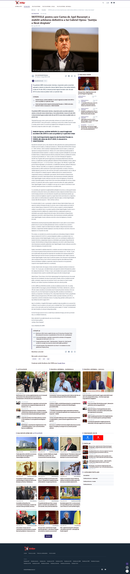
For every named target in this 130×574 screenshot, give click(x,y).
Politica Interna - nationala (82, 97)
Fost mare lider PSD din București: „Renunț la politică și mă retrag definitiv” (100, 404)
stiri (40, 359)
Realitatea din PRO (27, 563)
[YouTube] (114, 3)
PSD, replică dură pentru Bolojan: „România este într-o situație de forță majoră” (69, 529)
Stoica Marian (33, 451)
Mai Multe (48, 536)
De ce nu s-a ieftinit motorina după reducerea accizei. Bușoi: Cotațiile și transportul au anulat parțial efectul (65, 426)
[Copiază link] (66, 76)
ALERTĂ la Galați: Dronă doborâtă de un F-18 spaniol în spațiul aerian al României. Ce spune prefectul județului (48, 481)
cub (44, 359)
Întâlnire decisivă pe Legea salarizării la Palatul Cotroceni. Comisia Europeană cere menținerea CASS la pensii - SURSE (64, 412)
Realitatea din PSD (50, 561)
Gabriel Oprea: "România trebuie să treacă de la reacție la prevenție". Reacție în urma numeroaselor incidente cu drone (70, 456)
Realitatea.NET (26, 561)
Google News (61, 363)
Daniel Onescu (44, 75)
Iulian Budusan (55, 476)
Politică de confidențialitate (42, 553)
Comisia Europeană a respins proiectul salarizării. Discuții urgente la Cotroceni (99, 422)
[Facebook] (111, 3)
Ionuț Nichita (56, 525)
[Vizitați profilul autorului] (33, 76)
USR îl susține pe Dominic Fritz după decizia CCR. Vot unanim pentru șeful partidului (100, 417)
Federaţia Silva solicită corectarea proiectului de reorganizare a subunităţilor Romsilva (26, 455)
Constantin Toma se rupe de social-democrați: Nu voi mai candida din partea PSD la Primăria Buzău (64, 396)
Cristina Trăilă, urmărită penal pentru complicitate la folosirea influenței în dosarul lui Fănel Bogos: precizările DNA (64, 405)
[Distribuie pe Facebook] (69, 76)
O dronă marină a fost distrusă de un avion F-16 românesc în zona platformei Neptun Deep (53, 346)
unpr (48, 359)
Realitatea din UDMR (77, 561)
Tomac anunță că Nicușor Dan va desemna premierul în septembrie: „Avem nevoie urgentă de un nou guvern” (64, 419)
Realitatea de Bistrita (45, 563)
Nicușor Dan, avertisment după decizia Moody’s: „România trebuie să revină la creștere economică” (48, 529)
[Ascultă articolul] (127, 563)
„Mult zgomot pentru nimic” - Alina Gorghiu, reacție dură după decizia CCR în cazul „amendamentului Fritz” (89, 121)
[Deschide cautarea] (103, 2)
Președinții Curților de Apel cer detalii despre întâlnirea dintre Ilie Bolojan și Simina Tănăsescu (26, 480)
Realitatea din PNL (59, 561)
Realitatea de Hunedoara (65, 563)
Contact (25, 553)
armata (34, 359)
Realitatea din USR (67, 561)
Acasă (34, 10)
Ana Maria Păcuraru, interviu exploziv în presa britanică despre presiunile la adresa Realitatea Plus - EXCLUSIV (89, 105)
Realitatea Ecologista (95, 561)
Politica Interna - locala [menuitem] (48, 6)
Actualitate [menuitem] (27, 6)
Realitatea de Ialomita (55, 563)
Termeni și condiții (32, 553)
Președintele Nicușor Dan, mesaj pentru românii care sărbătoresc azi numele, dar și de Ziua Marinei (47, 504)
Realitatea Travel (75, 563)
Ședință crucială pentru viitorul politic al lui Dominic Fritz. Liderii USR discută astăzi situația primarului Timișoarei (89, 113)
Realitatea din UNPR (54, 451)
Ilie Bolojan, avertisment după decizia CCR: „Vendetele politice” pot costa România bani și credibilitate (89, 128)
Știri (38, 10)
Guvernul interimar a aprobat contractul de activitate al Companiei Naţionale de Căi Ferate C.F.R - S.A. (53, 338)
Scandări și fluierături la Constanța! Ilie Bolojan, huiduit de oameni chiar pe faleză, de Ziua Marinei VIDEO (26, 505)
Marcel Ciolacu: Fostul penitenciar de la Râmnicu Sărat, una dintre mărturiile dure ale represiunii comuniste (100, 410)
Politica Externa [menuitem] (36, 6)
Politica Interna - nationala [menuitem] (64, 6)
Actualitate (44, 10)
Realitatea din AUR (36, 563)
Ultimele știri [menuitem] (18, 6)
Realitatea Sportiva (34, 561)
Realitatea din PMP (86, 561)
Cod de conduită (52, 553)
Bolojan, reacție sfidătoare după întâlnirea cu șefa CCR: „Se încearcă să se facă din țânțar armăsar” (47, 456)
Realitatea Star (43, 561)
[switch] (107, 3)
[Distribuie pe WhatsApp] (72, 76)
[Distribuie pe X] (75, 76)
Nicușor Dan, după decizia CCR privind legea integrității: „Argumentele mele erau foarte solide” (87, 94)
